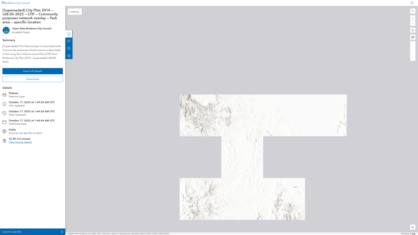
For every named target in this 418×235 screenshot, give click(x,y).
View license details (20, 142)
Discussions (68, 41)
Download (32, 78)
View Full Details (32, 71)
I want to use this (12, 231)
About (68, 34)
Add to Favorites (68, 55)
